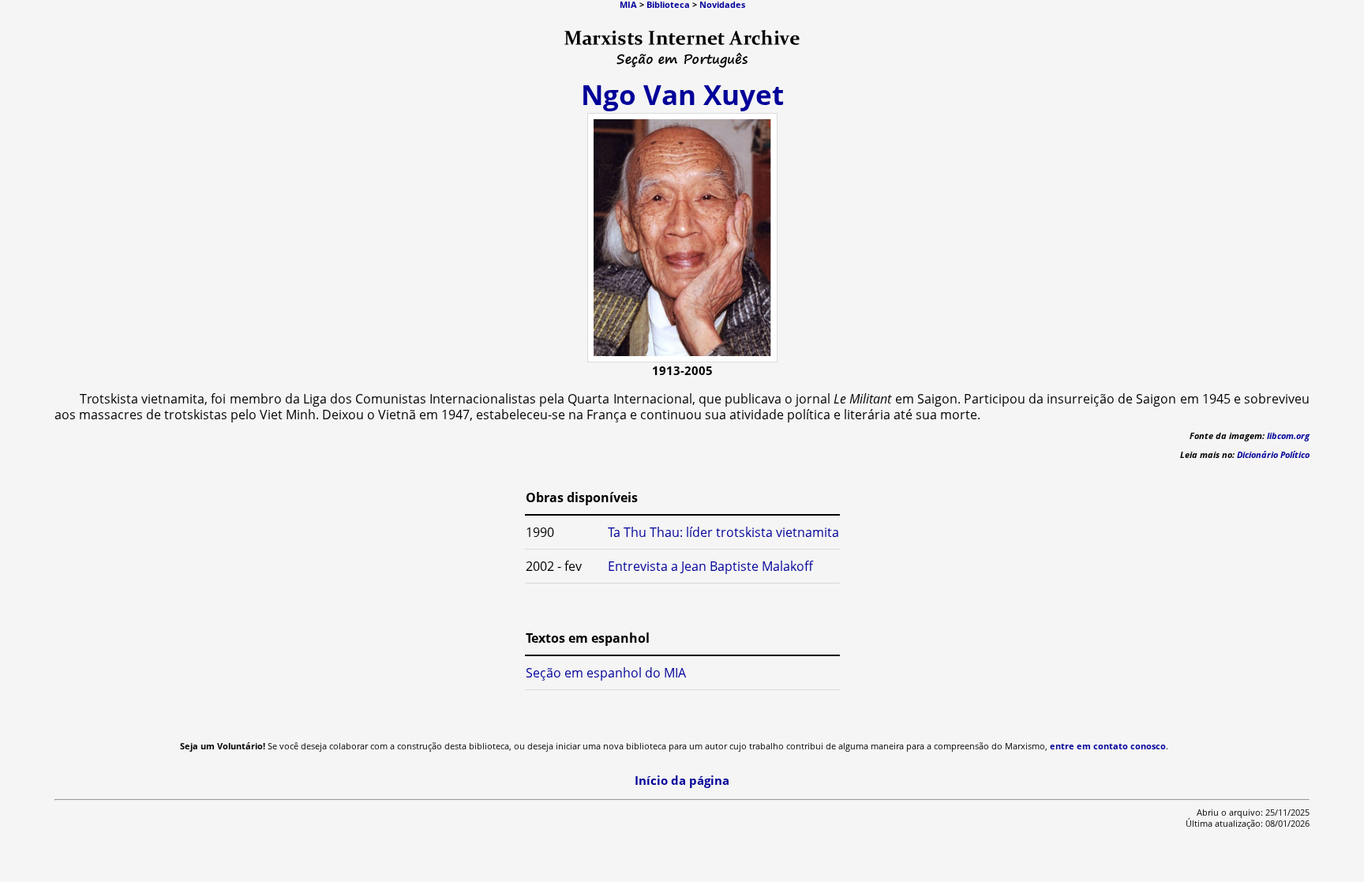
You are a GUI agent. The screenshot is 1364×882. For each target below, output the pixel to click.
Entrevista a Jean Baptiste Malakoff (710, 566)
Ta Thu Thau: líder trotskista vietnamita (723, 532)
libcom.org (1288, 435)
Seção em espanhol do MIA (606, 672)
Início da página (682, 780)
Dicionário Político (1273, 454)
